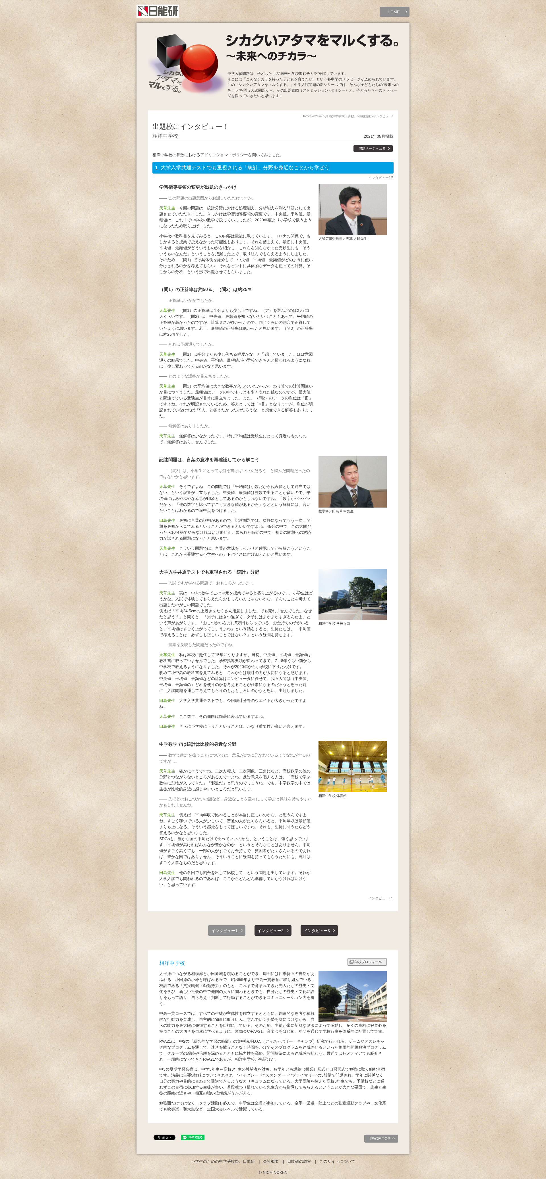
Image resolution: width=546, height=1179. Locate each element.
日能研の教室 (299, 1161)
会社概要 (271, 1161)
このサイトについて (337, 1161)
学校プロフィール (368, 962)
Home (306, 116)
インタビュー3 (317, 930)
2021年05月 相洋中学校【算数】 (334, 116)
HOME (394, 12)
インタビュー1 (224, 930)
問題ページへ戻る (372, 149)
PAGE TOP (380, 1138)
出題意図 (365, 116)
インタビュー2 (270, 930)
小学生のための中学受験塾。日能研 (223, 1161)
